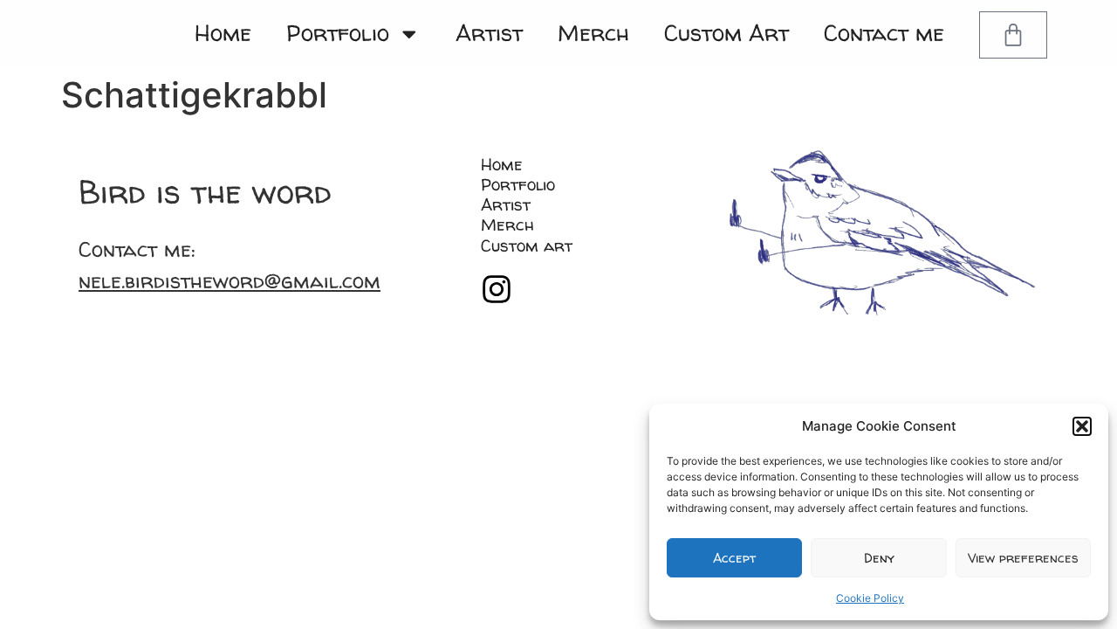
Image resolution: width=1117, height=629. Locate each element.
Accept (734, 558)
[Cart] (1013, 35)
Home (223, 32)
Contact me (884, 32)
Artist (489, 32)
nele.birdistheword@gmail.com (229, 280)
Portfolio (337, 32)
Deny (879, 558)
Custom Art (726, 32)
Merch (593, 32)
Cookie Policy (870, 598)
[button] (1082, 426)
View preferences (1023, 558)
